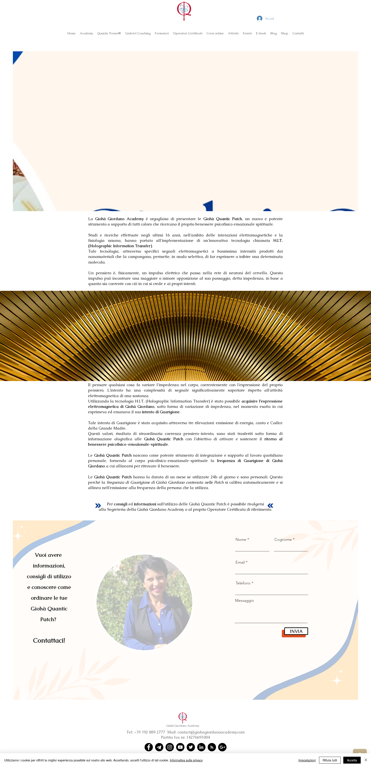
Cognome (283, 539)
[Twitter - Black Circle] (191, 747)
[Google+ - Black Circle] (222, 747)
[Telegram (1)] (159, 747)
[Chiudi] (365, 760)
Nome (241, 539)
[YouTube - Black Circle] (180, 747)
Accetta (352, 760)
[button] (86, 33)
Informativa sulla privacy (186, 760)
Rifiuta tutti (330, 760)
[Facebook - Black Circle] (148, 747)
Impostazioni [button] (307, 760)
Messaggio (244, 600)
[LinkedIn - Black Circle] (201, 747)
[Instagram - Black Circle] (170, 747)
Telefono (243, 583)
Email (240, 562)
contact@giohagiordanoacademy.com (211, 732)
